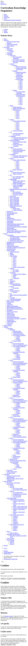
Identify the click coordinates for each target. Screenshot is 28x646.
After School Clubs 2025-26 (17, 499)
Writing (15, 90)
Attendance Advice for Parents (14, 242)
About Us (6, 40)
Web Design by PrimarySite (10, 559)
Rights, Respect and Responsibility (18, 295)
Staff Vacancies (10, 477)
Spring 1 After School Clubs (20, 506)
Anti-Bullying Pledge (15, 239)
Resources (15, 463)
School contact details (12, 44)
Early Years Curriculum (19, 59)
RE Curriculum (17, 192)
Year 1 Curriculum (14, 197)
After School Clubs (11, 498)
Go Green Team (11, 473)
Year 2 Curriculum (14, 199)
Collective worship (17, 194)
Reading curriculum (21, 72)
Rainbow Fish (13, 459)
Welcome (9, 43)
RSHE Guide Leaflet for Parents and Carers (19, 181)
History (12, 158)
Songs (17, 464)
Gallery (15, 469)
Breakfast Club (10, 243)
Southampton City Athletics (20, 494)
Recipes (15, 292)
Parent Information (17, 332)
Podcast (6, 545)
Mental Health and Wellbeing (14, 307)
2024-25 (12, 485)
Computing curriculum (18, 139)
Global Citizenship (17, 210)
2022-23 (12, 491)
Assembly (12, 297)
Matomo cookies (9, 616)
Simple (14, 275)
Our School (6, 47)
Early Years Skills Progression (17, 57)
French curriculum (17, 148)
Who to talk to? (10, 45)
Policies (12, 51)
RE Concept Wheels (18, 193)
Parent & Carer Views (12, 311)
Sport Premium (10, 228)
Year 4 (20, 86)
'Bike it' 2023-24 (14, 533)
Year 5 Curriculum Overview (20, 420)
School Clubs (10, 313)
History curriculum (17, 169)
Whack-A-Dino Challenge (19, 274)
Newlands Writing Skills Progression (20, 95)
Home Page (3, 4)
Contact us (9, 324)
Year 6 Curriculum (14, 204)
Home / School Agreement (13, 300)
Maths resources (17, 109)
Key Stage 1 (16, 270)
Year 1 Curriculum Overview (20, 345)
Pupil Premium (10, 218)
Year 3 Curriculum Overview (20, 381)
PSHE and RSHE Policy (19, 183)
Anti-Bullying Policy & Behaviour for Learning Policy (18, 237)
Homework (16, 395)
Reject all (3, 578)
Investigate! (16, 288)
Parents (5, 233)
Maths (11, 105)
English (12, 64)
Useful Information (11, 321)
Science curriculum (17, 130)
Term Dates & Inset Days (13, 317)
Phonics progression (21, 66)
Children (6, 16)
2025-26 (12, 541)
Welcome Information (18, 343)
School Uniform (11, 315)
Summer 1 (15, 521)
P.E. (11, 175)
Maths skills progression (19, 108)
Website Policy (7, 553)
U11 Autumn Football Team (20, 489)
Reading (15, 71)
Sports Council (10, 538)
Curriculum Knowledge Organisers (12, 20)
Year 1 (20, 82)
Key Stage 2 (16, 271)
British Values (16, 208)
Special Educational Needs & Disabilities (17, 226)
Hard (14, 276)
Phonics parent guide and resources (21, 68)
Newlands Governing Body (13, 476)
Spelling (12, 268)
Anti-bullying (10, 235)
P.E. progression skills (18, 176)
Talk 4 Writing (13, 256)
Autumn (6, 29)
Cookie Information (8, 552)
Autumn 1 (15, 516)
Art (11, 132)
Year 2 (5, 18)
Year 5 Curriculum (14, 203)
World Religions (17, 285)
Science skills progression (19, 121)
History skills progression (19, 160)
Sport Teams (10, 484)
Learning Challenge (18, 382)
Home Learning (11, 250)
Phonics (15, 65)
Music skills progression (19, 172)
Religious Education (15, 283)
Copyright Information (15, 299)
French (11, 147)
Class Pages (7, 17)
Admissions (10, 50)
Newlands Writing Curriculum (20, 92)
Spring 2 (15, 520)
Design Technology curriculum (18, 145)
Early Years (13, 55)
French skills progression (19, 150)
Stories (18, 466)
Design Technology (15, 140)
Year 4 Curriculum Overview (20, 400)
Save (14, 644)
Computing (12, 136)
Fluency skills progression (19, 74)
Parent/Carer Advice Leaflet (17, 240)
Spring (5, 31)
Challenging (16, 278)
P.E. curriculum (17, 178)
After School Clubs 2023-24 (17, 524)
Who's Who (10, 48)
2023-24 (12, 487)
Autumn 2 (15, 517)
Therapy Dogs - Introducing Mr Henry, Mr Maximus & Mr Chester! (16, 231)
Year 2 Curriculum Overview (20, 363)
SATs (14, 455)
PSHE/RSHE (13, 179)
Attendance (9, 52)
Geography (12, 154)
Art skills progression (18, 133)
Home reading (19, 79)
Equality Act (10, 211)
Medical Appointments (12, 306)
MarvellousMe (10, 214)
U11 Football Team (18, 492)
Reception (12, 329)
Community (7, 474)
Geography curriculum (18, 157)
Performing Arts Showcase (13, 534)
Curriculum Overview (18, 334)
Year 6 (20, 89)
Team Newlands (8, 481)
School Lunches (11, 314)
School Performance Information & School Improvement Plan (15, 224)
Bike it (8, 531)
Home (5, 14)
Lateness (9, 303)
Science (12, 119)
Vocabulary (19, 467)
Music (11, 171)
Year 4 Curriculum (14, 201)
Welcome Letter (17, 331)
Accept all (9, 578)
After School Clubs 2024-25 (17, 514)
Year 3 (20, 84)
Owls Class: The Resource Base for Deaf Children (18, 461)
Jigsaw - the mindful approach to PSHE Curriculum (18, 186)
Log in (2, 2)
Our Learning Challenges (19, 335)
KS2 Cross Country (18, 488)
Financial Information (12, 212)
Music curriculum (17, 174)
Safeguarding (10, 222)
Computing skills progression (20, 137)
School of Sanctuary (12, 229)
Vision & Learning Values (13, 41)
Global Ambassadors (12, 471)
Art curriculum (16, 135)
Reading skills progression (19, 77)
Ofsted (8, 215)
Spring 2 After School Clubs (20, 508)
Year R (21, 80)
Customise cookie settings (19, 578)
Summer (6, 32)
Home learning (16, 359)
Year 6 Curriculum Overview (20, 441)
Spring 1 (15, 519)
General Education (14, 251)
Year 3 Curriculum (14, 200)
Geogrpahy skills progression (20, 155)
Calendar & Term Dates (13, 246)
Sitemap (6, 551)
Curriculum (9, 54)
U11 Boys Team (17, 495)
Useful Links (10, 322)
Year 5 (20, 87)
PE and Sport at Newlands (13, 482)
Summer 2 (15, 523)
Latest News (10, 304)
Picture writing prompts (19, 267)
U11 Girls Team (17, 496)
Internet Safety (10, 302)
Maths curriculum (17, 107)
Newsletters (10, 310)
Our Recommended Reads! (19, 437)
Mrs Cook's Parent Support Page (15, 309)
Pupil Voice (10, 470)
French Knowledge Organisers (18, 152)
